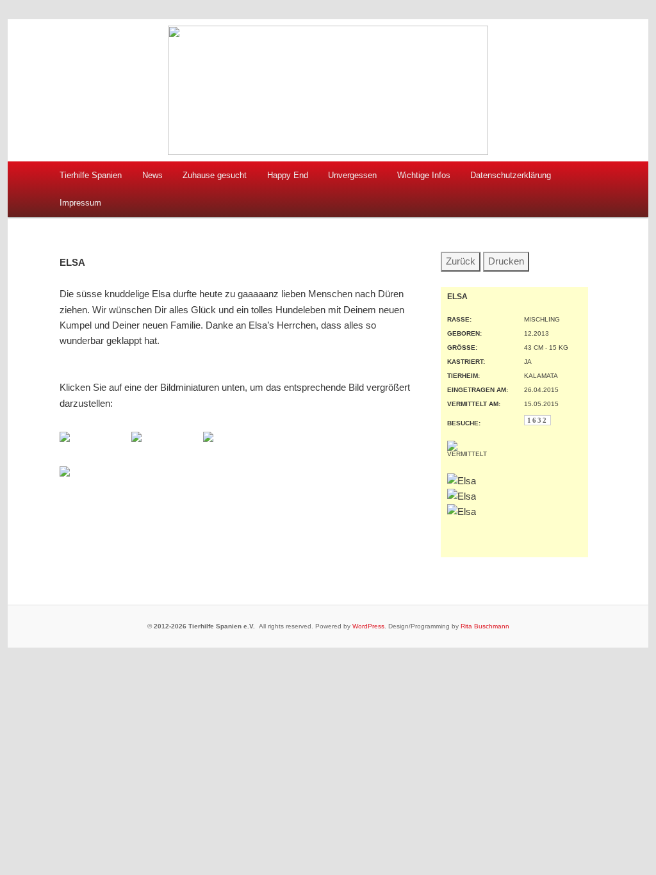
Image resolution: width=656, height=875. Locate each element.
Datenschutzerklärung (510, 175)
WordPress (368, 626)
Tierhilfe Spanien (91, 175)
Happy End (287, 175)
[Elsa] (65, 438)
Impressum (80, 203)
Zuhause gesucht (215, 175)
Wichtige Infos (423, 175)
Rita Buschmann (485, 626)
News (152, 175)
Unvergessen (352, 175)
